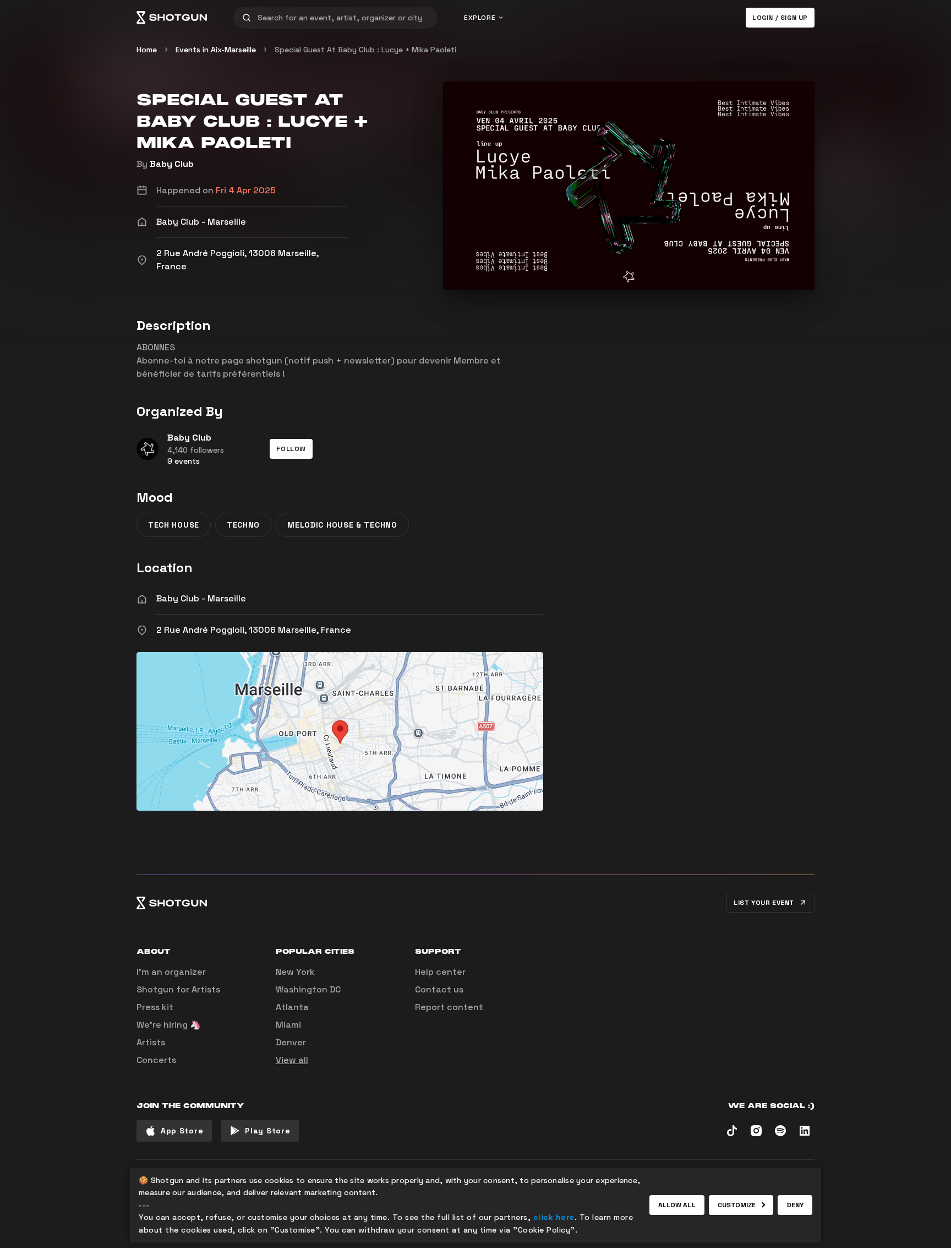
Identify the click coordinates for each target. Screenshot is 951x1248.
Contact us (439, 989)
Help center (440, 972)
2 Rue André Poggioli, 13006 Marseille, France (253, 630)
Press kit (154, 1007)
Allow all (677, 1205)
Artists (150, 1042)
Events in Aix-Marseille (216, 50)
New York (295, 972)
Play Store (267, 1131)
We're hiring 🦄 (168, 1024)
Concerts (156, 1060)
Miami (288, 1024)
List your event (764, 902)
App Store (182, 1131)
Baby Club (172, 164)
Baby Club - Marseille (201, 598)
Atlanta (292, 1007)
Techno (243, 525)
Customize (737, 1205)
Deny (795, 1205)
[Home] (171, 17)
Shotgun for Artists (178, 989)
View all (292, 1060)
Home (146, 50)
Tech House (173, 525)
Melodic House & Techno (342, 525)
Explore (479, 17)
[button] (291, 449)
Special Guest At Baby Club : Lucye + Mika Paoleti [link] (365, 50)
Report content (449, 1007)
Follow (291, 448)
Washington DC (308, 989)
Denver (291, 1042)
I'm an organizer (171, 972)
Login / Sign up (780, 17)
